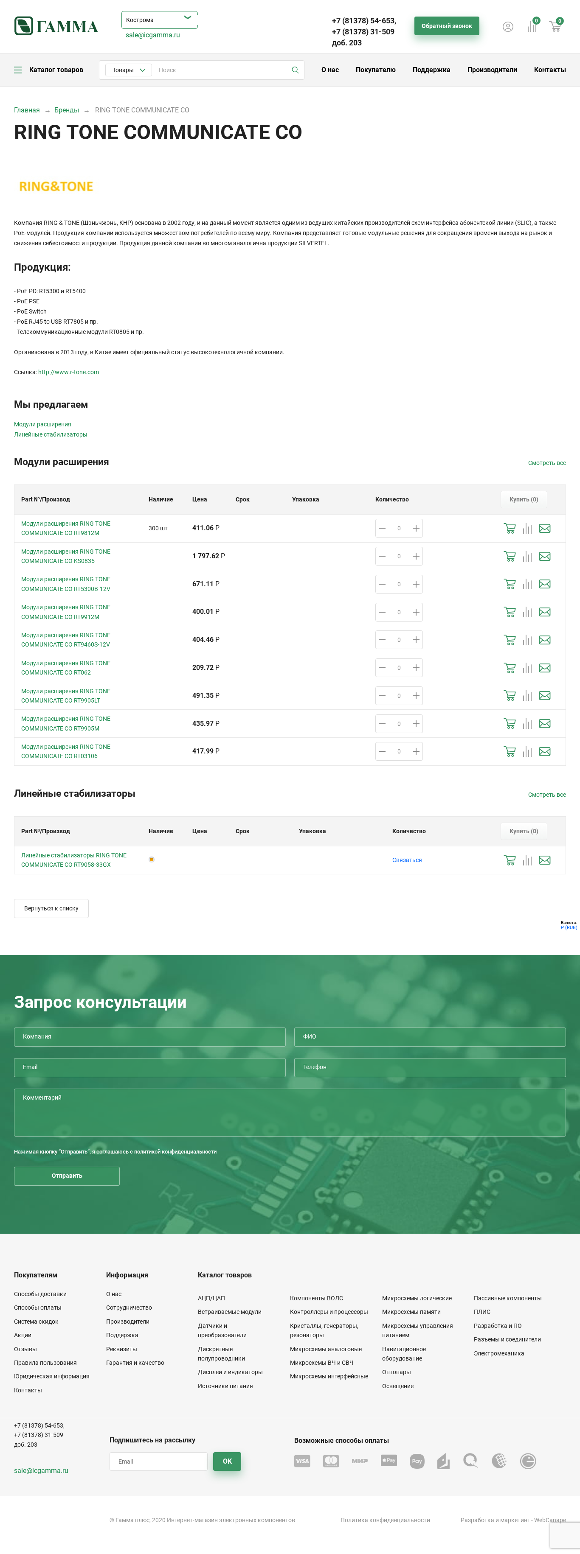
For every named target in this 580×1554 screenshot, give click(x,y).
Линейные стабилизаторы (50, 434)
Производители (492, 70)
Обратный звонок (447, 25)
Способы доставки (40, 1294)
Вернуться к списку (51, 908)
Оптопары (396, 1372)
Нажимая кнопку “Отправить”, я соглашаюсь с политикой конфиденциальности (115, 1151)
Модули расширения (42, 424)
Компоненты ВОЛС (316, 1298)
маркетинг (515, 1520)
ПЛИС (482, 1311)
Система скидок (36, 1321)
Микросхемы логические (417, 1298)
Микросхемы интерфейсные (329, 1376)
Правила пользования (45, 1362)
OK (227, 1461)
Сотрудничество (129, 1307)
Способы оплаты (38, 1307)
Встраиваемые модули (230, 1311)
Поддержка (431, 70)
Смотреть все (547, 462)
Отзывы (25, 1349)
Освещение (398, 1386)
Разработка (477, 1520)
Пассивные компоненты (508, 1298)
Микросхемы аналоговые (326, 1349)
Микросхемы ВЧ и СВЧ (322, 1362)
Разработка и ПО (498, 1325)
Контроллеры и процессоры (329, 1311)
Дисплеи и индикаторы (230, 1372)
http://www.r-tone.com (68, 372)
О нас (330, 70)
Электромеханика (499, 1353)
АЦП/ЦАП (211, 1298)
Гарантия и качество (135, 1362)
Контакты (550, 70)
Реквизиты (121, 1349)
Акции (22, 1335)
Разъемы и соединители (507, 1339)
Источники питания (225, 1386)
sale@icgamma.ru (153, 35)
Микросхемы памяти (411, 1311)
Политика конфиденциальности (385, 1520)
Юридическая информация (52, 1376)
